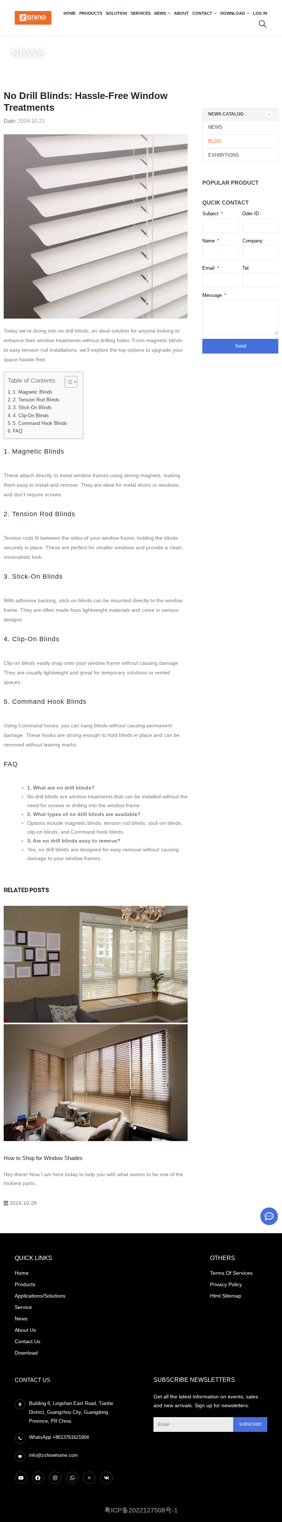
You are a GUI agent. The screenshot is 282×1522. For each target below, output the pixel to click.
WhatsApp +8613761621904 (59, 1437)
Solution (116, 13)
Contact (202, 13)
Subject (211, 213)
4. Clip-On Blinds (31, 415)
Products (90, 13)
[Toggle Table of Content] (67, 382)
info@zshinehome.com (53, 1455)
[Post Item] (96, 1022)
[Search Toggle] (262, 23)
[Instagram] (55, 1478)
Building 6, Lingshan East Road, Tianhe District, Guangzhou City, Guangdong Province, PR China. (71, 1412)
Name (209, 241)
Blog (35, 68)
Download (232, 13)
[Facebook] (38, 1478)
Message (212, 295)
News (160, 13)
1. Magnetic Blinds (33, 392)
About (181, 13)
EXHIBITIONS (223, 155)
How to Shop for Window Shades (43, 1158)
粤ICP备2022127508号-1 (141, 1510)
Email (209, 268)
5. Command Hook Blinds (40, 423)
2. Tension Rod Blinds (36, 399)
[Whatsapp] (72, 1478)
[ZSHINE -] (33, 17)
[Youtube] (21, 1478)
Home (70, 13)
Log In (260, 13)
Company (252, 241)
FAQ (17, 431)
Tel (245, 268)
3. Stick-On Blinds (32, 407)
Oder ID (250, 213)
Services (141, 13)
